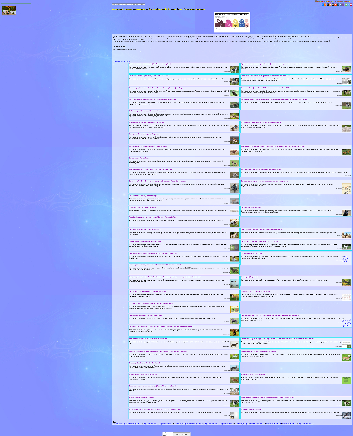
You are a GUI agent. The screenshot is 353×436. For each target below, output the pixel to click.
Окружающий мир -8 (227, 423)
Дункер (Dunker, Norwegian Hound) (141, 397)
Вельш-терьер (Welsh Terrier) (139, 158)
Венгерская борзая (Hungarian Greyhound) (144, 134)
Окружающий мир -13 (305, 423)
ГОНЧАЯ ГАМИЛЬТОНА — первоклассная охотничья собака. (151, 303)
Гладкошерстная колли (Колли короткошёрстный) (147, 291)
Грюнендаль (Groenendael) (251, 207)
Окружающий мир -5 (181, 423)
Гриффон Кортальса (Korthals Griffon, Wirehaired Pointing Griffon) (152, 217)
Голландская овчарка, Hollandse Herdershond (145, 315)
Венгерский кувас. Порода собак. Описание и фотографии (150, 169)
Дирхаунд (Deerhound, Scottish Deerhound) (144, 363)
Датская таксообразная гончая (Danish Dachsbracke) (148, 339)
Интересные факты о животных (334, 1)
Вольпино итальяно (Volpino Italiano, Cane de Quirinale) (261, 122)
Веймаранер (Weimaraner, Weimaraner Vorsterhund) (147, 111)
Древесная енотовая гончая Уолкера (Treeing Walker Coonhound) (152, 386)
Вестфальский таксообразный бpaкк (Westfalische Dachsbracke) (152, 99)
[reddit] (335, 4)
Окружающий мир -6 (196, 423)
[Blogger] (330, 4)
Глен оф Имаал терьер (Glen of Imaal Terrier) (145, 229)
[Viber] (343, 4)
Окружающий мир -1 (120, 423)
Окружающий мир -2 (135, 423)
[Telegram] (348, 4)
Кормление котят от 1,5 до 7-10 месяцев (255, 291)
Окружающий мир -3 (150, 423)
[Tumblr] (341, 4)
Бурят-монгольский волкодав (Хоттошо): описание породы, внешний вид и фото (271, 64)
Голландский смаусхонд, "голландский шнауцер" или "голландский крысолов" (270, 315)
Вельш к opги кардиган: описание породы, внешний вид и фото (264, 181)
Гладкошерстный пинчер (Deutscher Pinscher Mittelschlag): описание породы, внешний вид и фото (165, 277)
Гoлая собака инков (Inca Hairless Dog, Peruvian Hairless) (261, 229)
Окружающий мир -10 (257, 423)
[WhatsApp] (346, 4)
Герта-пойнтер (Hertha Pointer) (252, 253)
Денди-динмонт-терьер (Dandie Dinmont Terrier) (258, 351)
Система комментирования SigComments (122, 61)
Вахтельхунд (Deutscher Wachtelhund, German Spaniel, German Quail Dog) (155, 88)
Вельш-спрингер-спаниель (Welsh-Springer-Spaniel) (148, 146)
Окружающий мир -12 (289, 423)
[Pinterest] (351, 4)
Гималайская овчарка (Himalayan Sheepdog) (145, 241)
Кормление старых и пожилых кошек (142, 207)
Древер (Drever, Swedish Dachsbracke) (143, 374)
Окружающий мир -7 (211, 423)
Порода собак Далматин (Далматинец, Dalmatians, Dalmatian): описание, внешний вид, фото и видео (278, 339)
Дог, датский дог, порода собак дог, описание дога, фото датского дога (155, 409)
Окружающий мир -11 (273, 423)
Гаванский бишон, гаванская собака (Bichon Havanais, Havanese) (152, 253)
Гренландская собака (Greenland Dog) (143, 196)
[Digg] (333, 4)
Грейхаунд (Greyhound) (249, 277)
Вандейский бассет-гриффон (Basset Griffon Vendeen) (149, 76)
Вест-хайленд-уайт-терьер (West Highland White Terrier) (261, 169)
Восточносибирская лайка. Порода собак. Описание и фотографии (265, 76)
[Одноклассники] (325, 4)
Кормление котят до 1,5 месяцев (253, 374)
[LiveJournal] (338, 4)
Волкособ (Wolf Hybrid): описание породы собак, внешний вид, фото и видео (157, 181)
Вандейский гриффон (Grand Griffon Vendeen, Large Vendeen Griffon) (266, 88)
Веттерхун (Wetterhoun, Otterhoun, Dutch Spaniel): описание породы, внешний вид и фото (274, 99)
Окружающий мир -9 (242, 423)
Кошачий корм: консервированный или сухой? (146, 122)
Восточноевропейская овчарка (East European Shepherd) (150, 64)
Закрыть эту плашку (181, 434)
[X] (328, 4)
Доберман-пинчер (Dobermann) (252, 409)
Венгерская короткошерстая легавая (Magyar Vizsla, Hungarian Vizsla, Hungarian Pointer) (273, 146)
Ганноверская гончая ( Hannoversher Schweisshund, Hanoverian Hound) (155, 265)
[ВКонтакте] (323, 4)
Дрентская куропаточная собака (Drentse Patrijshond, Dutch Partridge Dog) (268, 397)
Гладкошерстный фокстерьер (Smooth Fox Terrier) (259, 241)
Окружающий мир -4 (166, 423)
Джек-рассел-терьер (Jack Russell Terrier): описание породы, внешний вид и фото (159, 351)
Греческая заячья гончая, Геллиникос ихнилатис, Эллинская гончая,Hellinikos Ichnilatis (160, 326)
